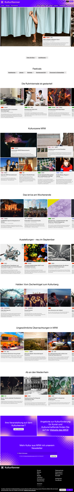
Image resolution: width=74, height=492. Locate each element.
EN (64, 1)
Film (47, 5)
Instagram (58, 478)
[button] (72, 28)
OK (69, 489)
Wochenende (14, 5)
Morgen (8, 5)
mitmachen (59, 474)
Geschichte (70, 5)
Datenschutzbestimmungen (29, 456)
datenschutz (59, 470)
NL (62, 1)
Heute (2, 5)
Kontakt (57, 476)
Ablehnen (62, 489)
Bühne (42, 5)
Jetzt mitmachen (18, 429)
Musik (50, 5)
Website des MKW (59, 430)
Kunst (38, 5)
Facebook (58, 480)
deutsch (39, 484)
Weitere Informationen (30, 490)
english (39, 485)
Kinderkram (63, 5)
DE (67, 1)
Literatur (56, 5)
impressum (58, 472)
